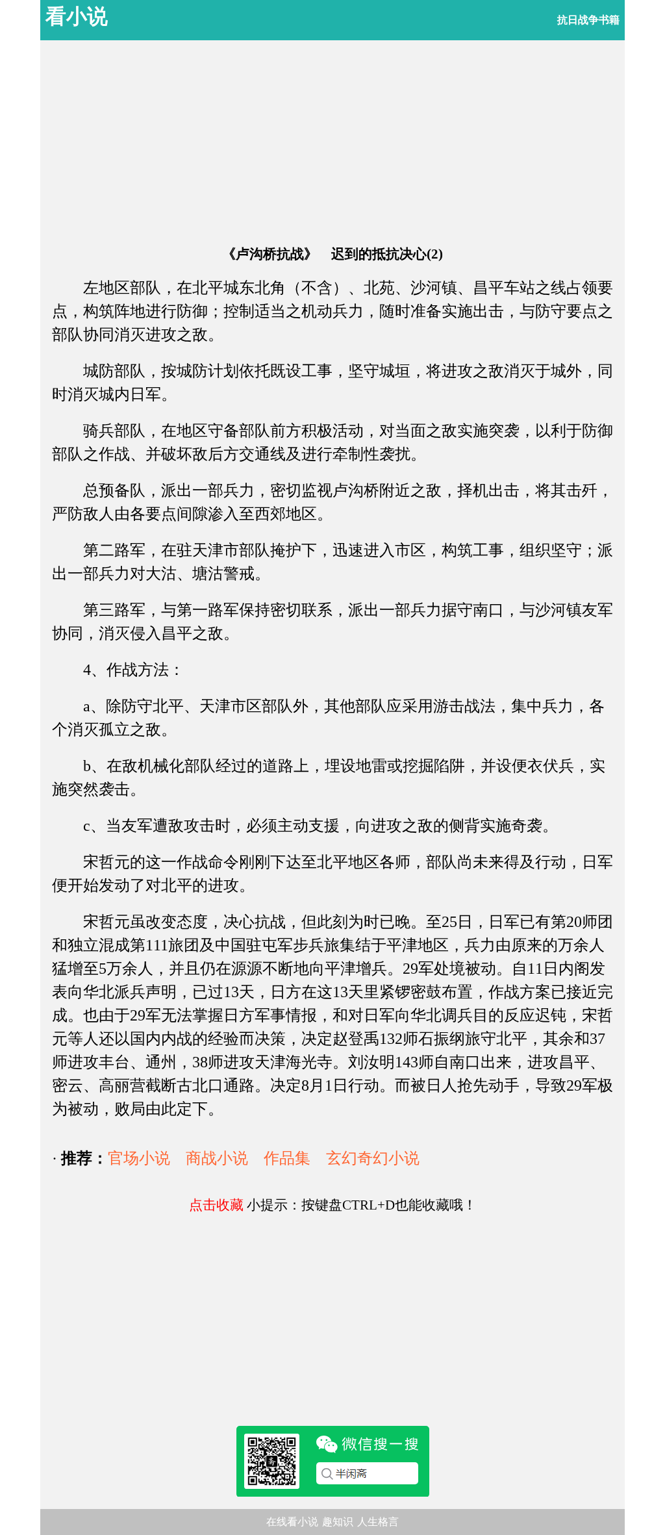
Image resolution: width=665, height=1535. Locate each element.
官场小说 (139, 1158)
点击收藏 (216, 1205)
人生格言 (378, 1521)
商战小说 (217, 1158)
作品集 (287, 1158)
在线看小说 (292, 1521)
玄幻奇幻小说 (373, 1158)
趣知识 (337, 1521)
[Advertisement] (332, 143)
